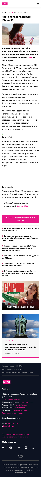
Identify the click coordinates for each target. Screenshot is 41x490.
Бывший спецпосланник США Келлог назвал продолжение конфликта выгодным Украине (20, 248)
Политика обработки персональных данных (18, 372)
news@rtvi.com (21, 405)
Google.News (8, 426)
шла (30, 57)
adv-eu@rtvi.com (21, 410)
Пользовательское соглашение (13, 369)
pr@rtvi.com (20, 408)
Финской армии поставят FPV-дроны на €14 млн (20, 257)
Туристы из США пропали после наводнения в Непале (18, 264)
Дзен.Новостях (12, 423)
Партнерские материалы (12, 413)
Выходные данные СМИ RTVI (12, 366)
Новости (6, 12)
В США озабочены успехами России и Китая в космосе (20, 229)
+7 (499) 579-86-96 (13, 399)
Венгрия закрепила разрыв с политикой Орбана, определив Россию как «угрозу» (20, 238)
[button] (38, 3)
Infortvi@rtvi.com (27, 402)
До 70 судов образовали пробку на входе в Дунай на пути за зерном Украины (19, 273)
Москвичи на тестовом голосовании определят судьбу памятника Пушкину (20, 347)
